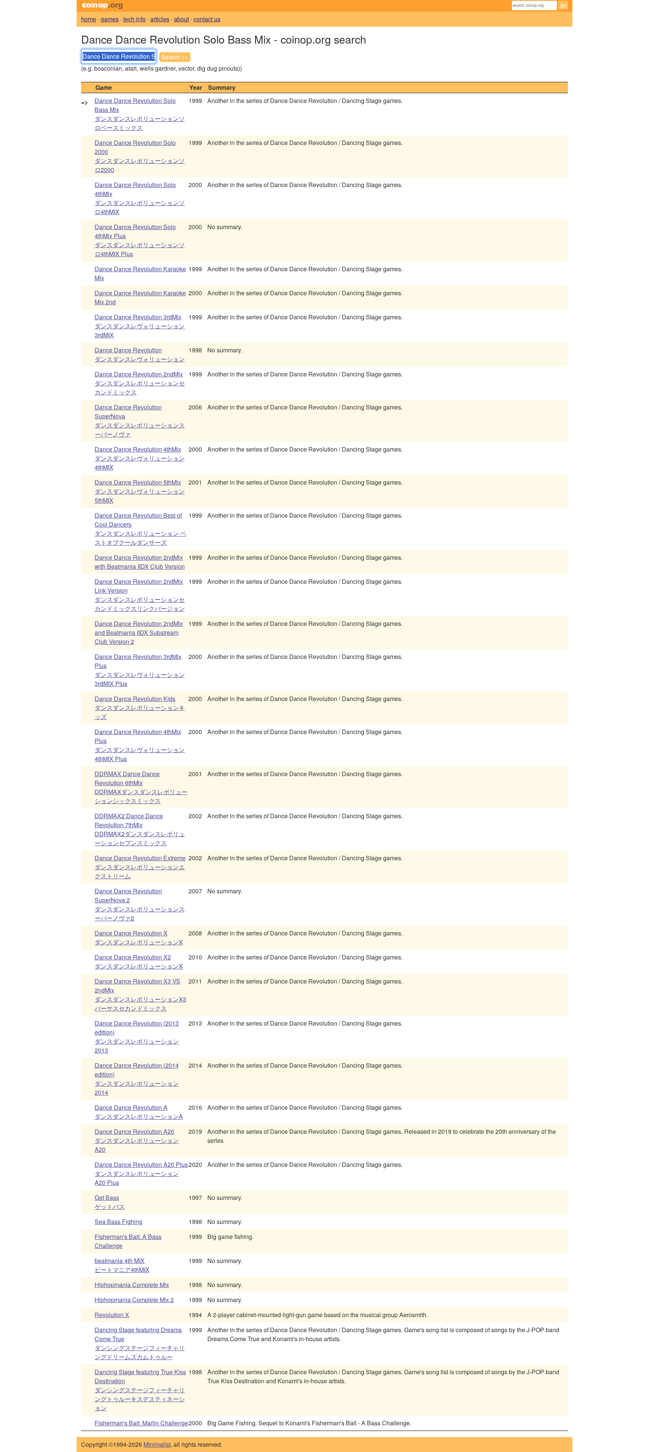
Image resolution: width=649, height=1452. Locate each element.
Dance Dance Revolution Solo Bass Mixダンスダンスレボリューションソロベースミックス (140, 114)
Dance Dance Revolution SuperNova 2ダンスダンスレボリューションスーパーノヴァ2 (140, 904)
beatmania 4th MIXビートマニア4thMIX (122, 1265)
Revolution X (112, 1314)
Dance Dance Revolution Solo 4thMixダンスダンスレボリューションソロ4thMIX (140, 198)
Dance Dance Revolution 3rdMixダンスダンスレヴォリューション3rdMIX (140, 326)
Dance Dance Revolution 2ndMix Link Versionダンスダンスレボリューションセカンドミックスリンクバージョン (140, 595)
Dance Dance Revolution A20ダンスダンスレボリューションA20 (137, 1140)
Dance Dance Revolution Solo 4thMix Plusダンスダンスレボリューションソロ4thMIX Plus (140, 240)
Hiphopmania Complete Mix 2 (134, 1299)
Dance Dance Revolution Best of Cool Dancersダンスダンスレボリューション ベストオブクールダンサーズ (140, 529)
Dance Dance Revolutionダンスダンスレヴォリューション (140, 354)
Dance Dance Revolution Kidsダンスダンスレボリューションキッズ (140, 707)
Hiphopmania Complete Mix (132, 1284)
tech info (134, 19)
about (181, 19)
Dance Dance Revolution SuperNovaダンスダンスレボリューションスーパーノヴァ (140, 420)
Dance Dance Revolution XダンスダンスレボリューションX (139, 937)
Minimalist (157, 1444)
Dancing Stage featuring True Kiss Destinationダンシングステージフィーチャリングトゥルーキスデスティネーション (140, 1389)
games (110, 19)
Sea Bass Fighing (118, 1221)
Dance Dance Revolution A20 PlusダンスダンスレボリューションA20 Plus (141, 1173)
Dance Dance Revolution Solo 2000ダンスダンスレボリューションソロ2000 (140, 156)
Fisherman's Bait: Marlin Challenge (141, 1423)
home (88, 19)
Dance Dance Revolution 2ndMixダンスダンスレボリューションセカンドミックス (140, 383)
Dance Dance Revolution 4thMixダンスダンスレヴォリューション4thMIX (140, 458)
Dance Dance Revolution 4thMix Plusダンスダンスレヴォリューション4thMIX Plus (140, 745)
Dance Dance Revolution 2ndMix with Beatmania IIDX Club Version (140, 562)
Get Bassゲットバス (110, 1202)
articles (159, 19)
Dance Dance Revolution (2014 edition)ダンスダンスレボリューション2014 (137, 1079)
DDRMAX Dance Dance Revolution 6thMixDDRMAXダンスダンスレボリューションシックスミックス (141, 787)
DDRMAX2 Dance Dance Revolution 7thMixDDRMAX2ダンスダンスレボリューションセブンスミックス (140, 829)
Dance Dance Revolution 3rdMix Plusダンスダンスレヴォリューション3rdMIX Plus (140, 670)
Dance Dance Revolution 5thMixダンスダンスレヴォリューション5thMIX (140, 491)
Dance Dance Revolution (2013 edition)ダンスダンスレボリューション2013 (137, 1037)
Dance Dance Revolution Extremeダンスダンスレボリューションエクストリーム (140, 867)
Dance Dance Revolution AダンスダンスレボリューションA (139, 1112)
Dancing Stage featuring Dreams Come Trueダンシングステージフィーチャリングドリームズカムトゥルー (140, 1343)
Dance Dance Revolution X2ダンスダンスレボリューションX (139, 961)
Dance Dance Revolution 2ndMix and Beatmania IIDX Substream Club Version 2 (139, 632)
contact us (206, 19)
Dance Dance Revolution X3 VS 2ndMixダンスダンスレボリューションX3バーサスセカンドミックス (140, 994)
